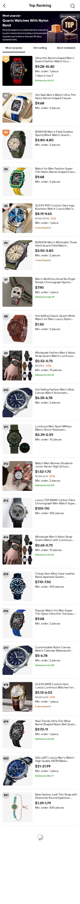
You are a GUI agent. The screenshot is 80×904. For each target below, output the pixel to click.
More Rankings (68, 16)
